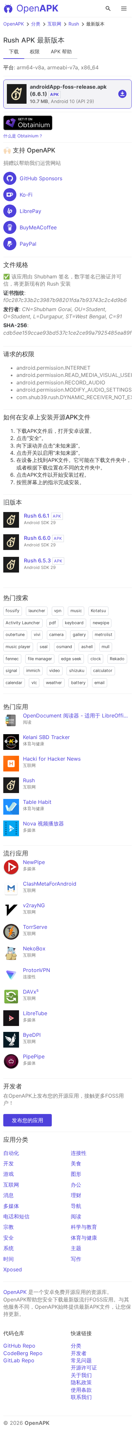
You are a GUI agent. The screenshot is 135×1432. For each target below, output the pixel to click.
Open (37, 8)
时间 (8, 1259)
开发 (8, 1163)
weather (54, 682)
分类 (35, 24)
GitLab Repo (18, 1360)
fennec (12, 658)
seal (44, 646)
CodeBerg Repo (23, 1353)
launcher (37, 610)
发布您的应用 (27, 1120)
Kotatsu (98, 610)
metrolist (103, 634)
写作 (76, 1259)
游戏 (8, 1174)
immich (33, 670)
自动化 (11, 1153)
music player (18, 646)
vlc (34, 682)
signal (11, 670)
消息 (8, 1195)
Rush (73, 24)
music (76, 610)
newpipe (101, 622)
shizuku (76, 670)
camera (56, 634)
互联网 (54, 24)
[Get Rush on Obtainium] (27, 128)
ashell (87, 646)
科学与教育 (84, 1227)
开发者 (79, 1353)
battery (78, 682)
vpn (57, 610)
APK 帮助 (61, 51)
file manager (40, 658)
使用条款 (81, 1390)
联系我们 (81, 1397)
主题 (76, 1248)
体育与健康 (84, 1237)
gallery (79, 634)
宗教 (8, 1227)
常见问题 (81, 1360)
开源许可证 (84, 1367)
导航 (76, 1206)
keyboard (74, 622)
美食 (76, 1163)
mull (105, 646)
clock (95, 658)
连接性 (79, 1153)
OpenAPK (13, 24)
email (99, 682)
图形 (76, 1174)
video (54, 670)
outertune (15, 634)
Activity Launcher (23, 622)
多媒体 (11, 1206)
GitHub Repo (19, 1345)
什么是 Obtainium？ (23, 135)
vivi (37, 634)
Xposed (12, 1269)
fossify (12, 610)
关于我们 (81, 1375)
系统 (8, 1248)
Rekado (117, 658)
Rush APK (19, 40)
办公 (76, 1184)
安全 (8, 1237)
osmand (64, 646)
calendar (14, 682)
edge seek (71, 658)
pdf (52, 622)
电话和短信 (16, 1216)
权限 (35, 51)
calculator (102, 670)
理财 (76, 1195)
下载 (14, 51)
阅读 (76, 1216)
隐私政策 (81, 1382)
